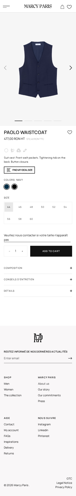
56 (8, 219)
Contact (9, 424)
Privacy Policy (63, 487)
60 (31, 219)
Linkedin (43, 430)
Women (8, 389)
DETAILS (9, 290)
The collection (12, 395)
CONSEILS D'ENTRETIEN (19, 279)
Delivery (9, 447)
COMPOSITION (13, 268)
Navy (6, 186)
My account (11, 430)
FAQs (7, 436)
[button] (5, 68)
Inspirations (11, 442)
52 (54, 207)
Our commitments (49, 395)
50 (42, 207)
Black (14, 186)
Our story (43, 389)
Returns (9, 453)
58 (20, 219)
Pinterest (43, 436)
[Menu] (6, 6)
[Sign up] (70, 358)
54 (65, 207)
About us (43, 383)
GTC (69, 478)
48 (31, 207)
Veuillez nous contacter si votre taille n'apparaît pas (36, 237)
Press (41, 401)
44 (8, 207)
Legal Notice (64, 483)
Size (7, 197)
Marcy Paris (21, 485)
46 (20, 207)
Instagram (44, 424)
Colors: (13, 179)
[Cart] (62, 7)
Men (6, 383)
